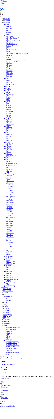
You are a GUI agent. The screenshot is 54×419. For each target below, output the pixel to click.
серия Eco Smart (9, 194)
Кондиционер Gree (6, 24)
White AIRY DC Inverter (9, 28)
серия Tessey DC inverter (9, 68)
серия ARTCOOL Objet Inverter (10, 81)
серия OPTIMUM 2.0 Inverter (9, 36)
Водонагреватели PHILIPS (7, 347)
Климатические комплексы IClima (7, 323)
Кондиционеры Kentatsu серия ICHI (10, 165)
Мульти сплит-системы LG (9, 183)
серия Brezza (6, 307)
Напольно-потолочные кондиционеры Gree (9, 285)
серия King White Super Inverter (10, 124)
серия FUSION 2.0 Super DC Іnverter (10, 56)
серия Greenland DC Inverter (9, 74)
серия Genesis (7, 91)
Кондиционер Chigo (6, 123)
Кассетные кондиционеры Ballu (8, 264)
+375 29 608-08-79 (2, 394)
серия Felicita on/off (8, 46)
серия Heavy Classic (8, 267)
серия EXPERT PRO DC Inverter (10, 94)
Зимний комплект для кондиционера (7, 315)
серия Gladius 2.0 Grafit (9, 331)
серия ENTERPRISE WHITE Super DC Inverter (11, 58)
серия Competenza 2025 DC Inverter (10, 261)
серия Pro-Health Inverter (9, 171)
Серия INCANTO (8, 298)
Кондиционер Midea (6, 132)
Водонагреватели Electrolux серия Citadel (11, 329)
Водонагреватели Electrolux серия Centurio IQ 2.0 (12, 326)
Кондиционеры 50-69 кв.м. (6, 21)
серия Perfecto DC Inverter (9, 150)
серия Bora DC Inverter (8, 26)
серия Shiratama (8, 100)
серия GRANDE (8, 51)
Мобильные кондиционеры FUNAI (8, 256)
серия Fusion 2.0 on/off (8, 64)
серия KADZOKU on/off (9, 161)
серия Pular (8, 180)
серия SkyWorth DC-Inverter (9, 54)
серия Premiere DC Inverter (9, 128)
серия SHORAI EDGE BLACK (10, 102)
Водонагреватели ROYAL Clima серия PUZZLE (12, 341)
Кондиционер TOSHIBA (7, 101)
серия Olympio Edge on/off (9, 76)
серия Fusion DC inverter (9, 63)
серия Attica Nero (9, 197)
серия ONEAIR (6, 305)
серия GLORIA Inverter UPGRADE (10, 43)
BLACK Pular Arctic (8, 31)
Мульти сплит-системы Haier (9, 208)
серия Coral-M (9, 188)
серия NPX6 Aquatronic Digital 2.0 (10, 334)
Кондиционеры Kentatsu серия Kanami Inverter (11, 164)
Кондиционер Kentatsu (7, 162)
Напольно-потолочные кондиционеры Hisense (10, 286)
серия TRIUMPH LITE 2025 (9, 45)
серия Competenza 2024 (9, 281)
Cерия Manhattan (8, 255)
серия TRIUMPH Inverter (10, 199)
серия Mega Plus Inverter (9, 82)
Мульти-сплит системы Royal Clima (10, 174)
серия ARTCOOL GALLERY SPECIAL (11, 84)
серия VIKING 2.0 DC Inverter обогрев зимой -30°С (12, 61)
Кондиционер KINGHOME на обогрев (8, 291)
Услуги (2, 2)
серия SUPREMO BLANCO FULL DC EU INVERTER (13, 37)
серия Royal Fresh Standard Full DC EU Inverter (11, 39)
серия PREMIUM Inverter (9, 167)
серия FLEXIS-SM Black (10, 189)
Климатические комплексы (4, 387)
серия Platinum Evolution (10, 235)
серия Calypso (7, 250)
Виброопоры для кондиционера (7, 311)
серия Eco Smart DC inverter (9, 69)
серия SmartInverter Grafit (9, 339)
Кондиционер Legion (7, 157)
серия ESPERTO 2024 (8, 262)
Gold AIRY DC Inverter (8, 27)
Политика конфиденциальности (17, 405)
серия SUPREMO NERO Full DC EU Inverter (11, 38)
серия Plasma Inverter (8, 170)
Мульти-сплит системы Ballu (9, 234)
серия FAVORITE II (8, 144)
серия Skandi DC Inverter (9, 62)
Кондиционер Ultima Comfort (8, 146)
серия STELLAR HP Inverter (9, 111)
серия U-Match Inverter (8, 276)
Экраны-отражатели (5, 313)
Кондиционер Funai (6, 159)
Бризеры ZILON (5, 302)
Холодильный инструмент (6, 319)
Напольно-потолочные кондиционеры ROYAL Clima (11, 279)
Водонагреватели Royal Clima (8, 340)
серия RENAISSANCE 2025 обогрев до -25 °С (11, 44)
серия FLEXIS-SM (9, 210)
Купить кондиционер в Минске (5, 378)
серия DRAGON (8, 260)
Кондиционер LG (6, 78)
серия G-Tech (7, 33)
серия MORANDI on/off (9, 121)
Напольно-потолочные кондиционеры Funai (10, 282)
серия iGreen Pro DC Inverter (9, 70)
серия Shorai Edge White (10, 192)
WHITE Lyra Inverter (8, 30)
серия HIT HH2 (8, 92)
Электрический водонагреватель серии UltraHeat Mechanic (13, 351)
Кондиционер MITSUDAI (7, 86)
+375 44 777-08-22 (2, 14)
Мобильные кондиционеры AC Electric (9, 249)
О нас (2, 381)
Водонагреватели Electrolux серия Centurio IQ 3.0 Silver (13, 328)
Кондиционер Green (6, 90)
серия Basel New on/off (9, 141)
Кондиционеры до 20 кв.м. (6, 18)
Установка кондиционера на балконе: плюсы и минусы (8, 364)
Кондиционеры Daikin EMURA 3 (10, 105)
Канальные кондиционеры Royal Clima (9, 271)
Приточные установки (6, 321)
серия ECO (7, 83)
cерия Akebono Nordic (8, 97)
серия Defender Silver (10, 193)
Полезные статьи (3, 369)
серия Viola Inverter (8, 117)
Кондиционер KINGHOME (7, 114)
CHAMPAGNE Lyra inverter (9, 29)
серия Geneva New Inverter (9, 140)
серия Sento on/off (8, 87)
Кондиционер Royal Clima (7, 35)
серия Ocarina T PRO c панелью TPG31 (11, 155)
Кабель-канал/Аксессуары (6, 317)
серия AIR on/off (8, 138)
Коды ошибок (3, 3)
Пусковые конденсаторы (6, 312)
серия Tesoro (7, 252)
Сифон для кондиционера (6, 310)
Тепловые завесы (5, 353)
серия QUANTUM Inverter (9, 110)
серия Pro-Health (8, 172)
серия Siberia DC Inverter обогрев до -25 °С (11, 137)
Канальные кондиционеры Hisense (8, 277)
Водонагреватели (5, 325)
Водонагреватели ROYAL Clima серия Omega (11, 343)
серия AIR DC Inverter (8, 136)
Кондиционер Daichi (7, 135)
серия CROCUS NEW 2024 (9, 258)
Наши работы (3, 4)
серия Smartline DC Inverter (9, 57)
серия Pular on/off (8, 34)
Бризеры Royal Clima (5, 306)
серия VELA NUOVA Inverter (9, 42)
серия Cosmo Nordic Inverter (9, 115)
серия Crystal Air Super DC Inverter (10, 59)
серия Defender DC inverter (9, 71)
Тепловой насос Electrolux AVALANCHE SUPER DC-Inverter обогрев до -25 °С (16, 60)
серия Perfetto (9, 177)
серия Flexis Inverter (8, 109)
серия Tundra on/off (8, 113)
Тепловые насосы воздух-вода (5, 292)
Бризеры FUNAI (5, 303)
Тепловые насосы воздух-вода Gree (7, 293)
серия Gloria (7, 47)
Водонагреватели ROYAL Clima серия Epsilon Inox (12, 342)
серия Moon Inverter (8, 125)
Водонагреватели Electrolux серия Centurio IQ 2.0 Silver (13, 327)
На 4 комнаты (6, 216)
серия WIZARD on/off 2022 (9, 143)
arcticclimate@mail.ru (2, 395)
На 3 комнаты (6, 195)
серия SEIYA (7, 103)
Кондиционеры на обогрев (4, 287)
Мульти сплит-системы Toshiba (10, 191)
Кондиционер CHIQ (6, 118)
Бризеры (2, 301)
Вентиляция (3, 320)
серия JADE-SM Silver (10, 229)
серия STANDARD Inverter (9, 168)
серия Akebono (8, 98)
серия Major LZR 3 (8, 332)
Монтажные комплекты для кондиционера (8, 309)
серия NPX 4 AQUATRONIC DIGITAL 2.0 (11, 333)
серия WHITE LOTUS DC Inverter (10, 89)
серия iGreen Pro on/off (8, 75)
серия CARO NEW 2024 (9, 251)
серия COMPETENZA (8, 273)
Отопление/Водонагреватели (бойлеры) (6, 324)
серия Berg (7, 145)
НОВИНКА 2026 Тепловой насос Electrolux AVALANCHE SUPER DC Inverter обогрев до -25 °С (18, 53)
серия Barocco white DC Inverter (10, 149)
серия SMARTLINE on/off (9, 65)
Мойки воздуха (5, 294)
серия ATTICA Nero (8, 48)
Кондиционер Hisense (7, 93)
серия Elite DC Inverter (8, 156)
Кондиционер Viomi (6, 126)
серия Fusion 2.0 (9, 182)
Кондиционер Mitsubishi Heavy (8, 166)
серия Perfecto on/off (8, 152)
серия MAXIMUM (8, 299)
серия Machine (7, 284)
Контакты (2, 5)
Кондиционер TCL (6, 153)
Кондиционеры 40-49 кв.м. (6, 20)
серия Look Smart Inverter (9, 80)
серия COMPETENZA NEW (9, 274)
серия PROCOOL (8, 85)
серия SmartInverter (8, 338)
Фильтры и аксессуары (6, 308)
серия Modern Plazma (8, 300)
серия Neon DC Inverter (9, 129)
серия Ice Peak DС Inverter (9, 72)
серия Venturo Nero (9, 175)
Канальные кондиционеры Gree (8, 275)
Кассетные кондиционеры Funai (8, 259)
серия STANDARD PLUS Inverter (10, 169)
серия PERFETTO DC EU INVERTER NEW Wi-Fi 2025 (13, 40)
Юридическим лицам (4, 1)
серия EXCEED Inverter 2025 (9, 147)
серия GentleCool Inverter (9, 154)
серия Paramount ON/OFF (9, 134)
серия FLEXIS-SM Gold (10, 190)
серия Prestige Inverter (8, 116)
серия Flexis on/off (8, 112)
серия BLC (7, 269)
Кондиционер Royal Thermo (7, 148)
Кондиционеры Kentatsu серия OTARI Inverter (11, 163)
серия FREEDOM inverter (9, 122)
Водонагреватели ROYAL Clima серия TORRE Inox (12, 345)
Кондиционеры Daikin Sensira (9, 107)
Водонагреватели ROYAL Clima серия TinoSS (11, 344)
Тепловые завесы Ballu (7, 354)
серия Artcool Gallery (10, 184)
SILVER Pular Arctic (8, 32)
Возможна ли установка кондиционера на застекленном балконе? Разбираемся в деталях (12, 365)
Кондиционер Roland (7, 142)
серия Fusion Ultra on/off (9, 66)
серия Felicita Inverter (8, 41)
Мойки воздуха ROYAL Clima (8, 296)
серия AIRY (8, 179)
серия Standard (9, 227)
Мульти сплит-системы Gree (9, 178)
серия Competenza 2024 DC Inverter (10, 263)
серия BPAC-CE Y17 (8, 254)
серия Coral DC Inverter (9, 108)
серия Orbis (7, 253)
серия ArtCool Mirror (9, 206)
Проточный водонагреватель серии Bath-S (11, 348)
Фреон (4, 318)
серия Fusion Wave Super (9, 55)
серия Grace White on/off (9, 120)
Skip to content (1, 0)
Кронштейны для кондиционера (7, 316)
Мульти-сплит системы (6, 173)
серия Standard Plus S (10, 186)
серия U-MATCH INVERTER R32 (10, 266)
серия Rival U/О (8, 336)
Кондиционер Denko (7, 88)
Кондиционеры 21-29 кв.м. (6, 19)
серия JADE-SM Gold (10, 212)
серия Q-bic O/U (8, 335)
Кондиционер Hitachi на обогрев (7, 289)
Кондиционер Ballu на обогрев (7, 290)
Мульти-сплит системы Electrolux (10, 181)
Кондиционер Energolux (7, 139)
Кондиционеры (3, 384)
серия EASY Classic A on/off (9, 95)
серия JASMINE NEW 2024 (9, 257)
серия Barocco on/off (8, 151)
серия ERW (5, 304)
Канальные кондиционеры (4, 390)
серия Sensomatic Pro (8, 337)
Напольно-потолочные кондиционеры (8, 278)
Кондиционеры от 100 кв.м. (6, 22)
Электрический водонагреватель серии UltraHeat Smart (13, 352)
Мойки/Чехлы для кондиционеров (7, 314)
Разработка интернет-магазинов (6, 405)
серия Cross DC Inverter (9, 127)
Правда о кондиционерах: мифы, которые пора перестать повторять (9, 363)
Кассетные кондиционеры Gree (8, 265)
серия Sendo (7, 99)
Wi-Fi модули (7, 67)
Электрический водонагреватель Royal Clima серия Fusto (13, 346)
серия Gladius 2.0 (8, 330)
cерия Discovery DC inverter (9, 73)
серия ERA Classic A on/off (9, 96)
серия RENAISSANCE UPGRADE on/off (11, 49)
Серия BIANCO (8, 297)
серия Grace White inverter (9, 119)
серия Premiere (7, 130)
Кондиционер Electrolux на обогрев (7, 288)
